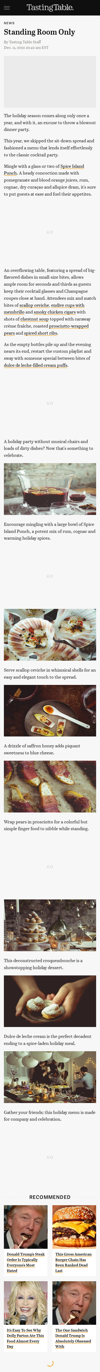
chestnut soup (34, 319)
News (9, 22)
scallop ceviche (34, 305)
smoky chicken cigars (55, 312)
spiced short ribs (40, 333)
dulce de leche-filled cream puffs (35, 365)
